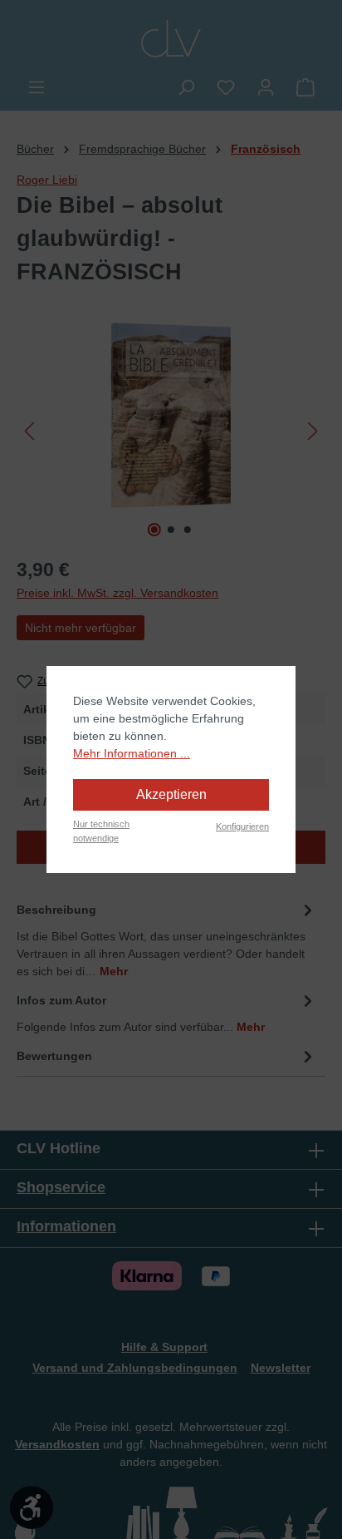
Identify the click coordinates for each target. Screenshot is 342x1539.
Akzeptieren (171, 794)
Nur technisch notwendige (101, 831)
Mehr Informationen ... (131, 753)
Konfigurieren (242, 826)
